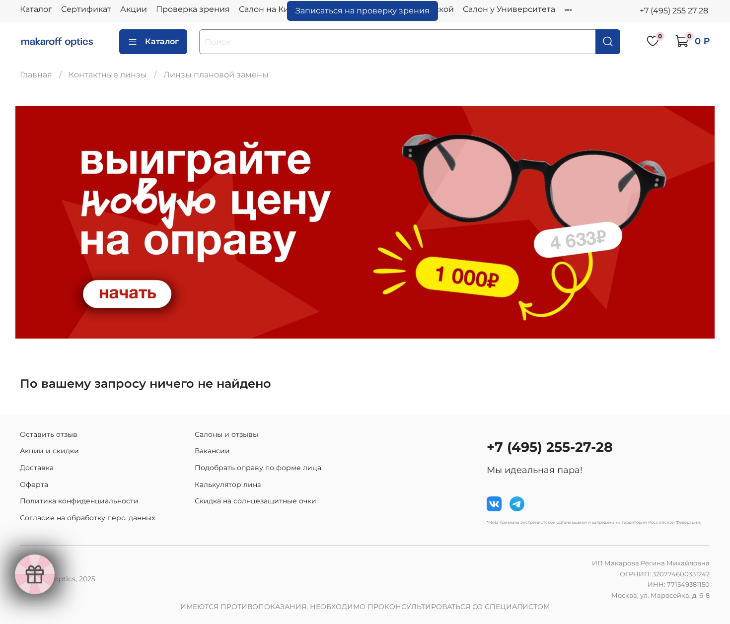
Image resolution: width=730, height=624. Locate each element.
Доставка (37, 467)
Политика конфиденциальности (79, 500)
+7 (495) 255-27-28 (550, 447)
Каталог (36, 9)
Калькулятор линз (228, 484)
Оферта (34, 484)
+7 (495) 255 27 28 (674, 10)
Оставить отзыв (48, 434)
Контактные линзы (108, 74)
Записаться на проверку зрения (362, 10)
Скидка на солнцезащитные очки (255, 500)
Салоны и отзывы (226, 434)
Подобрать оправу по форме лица (258, 467)
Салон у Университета (509, 9)
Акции (133, 9)
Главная (36, 74)
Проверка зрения (193, 9)
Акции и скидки (49, 450)
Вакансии (212, 450)
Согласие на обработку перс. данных (87, 517)
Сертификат (86, 9)
